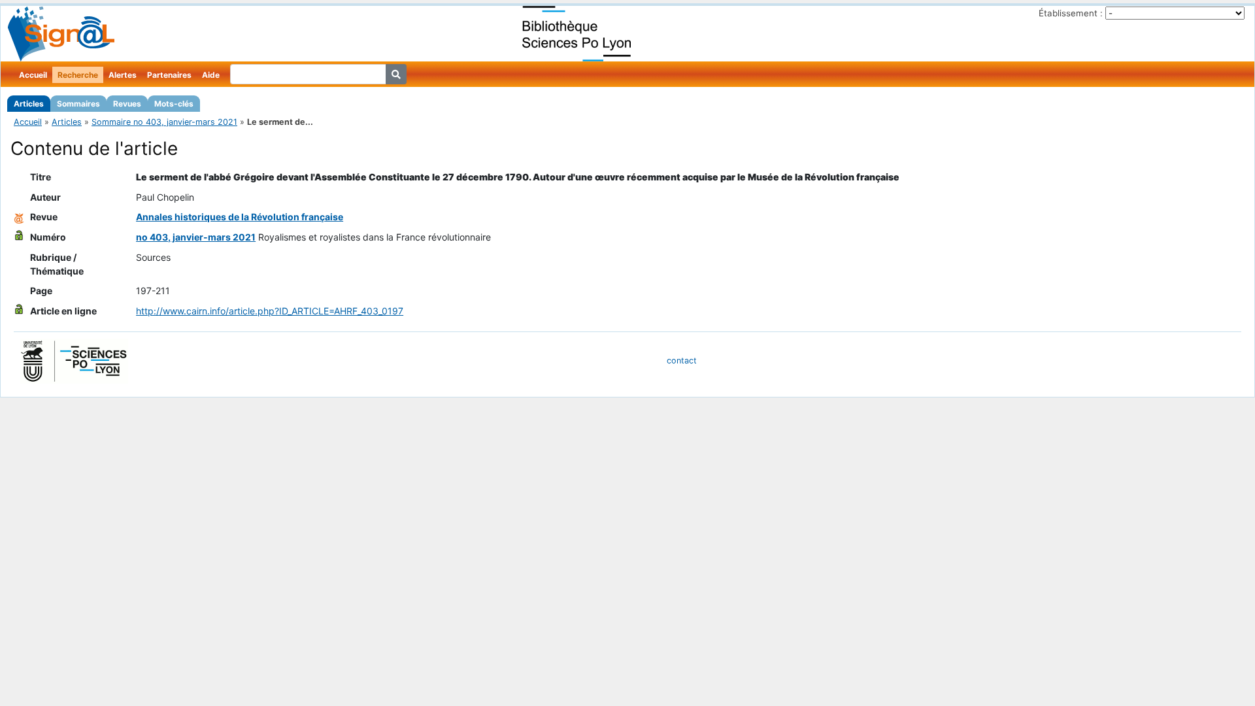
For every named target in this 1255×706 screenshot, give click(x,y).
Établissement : (1071, 13)
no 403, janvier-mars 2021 (196, 237)
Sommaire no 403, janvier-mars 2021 (164, 122)
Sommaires (78, 104)
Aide (211, 75)
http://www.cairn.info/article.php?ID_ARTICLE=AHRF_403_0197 (269, 310)
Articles (29, 104)
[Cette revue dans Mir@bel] (19, 216)
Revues (127, 104)
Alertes (123, 75)
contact (682, 360)
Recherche (78, 75)
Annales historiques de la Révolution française (239, 216)
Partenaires (169, 75)
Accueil (33, 75)
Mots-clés (173, 104)
